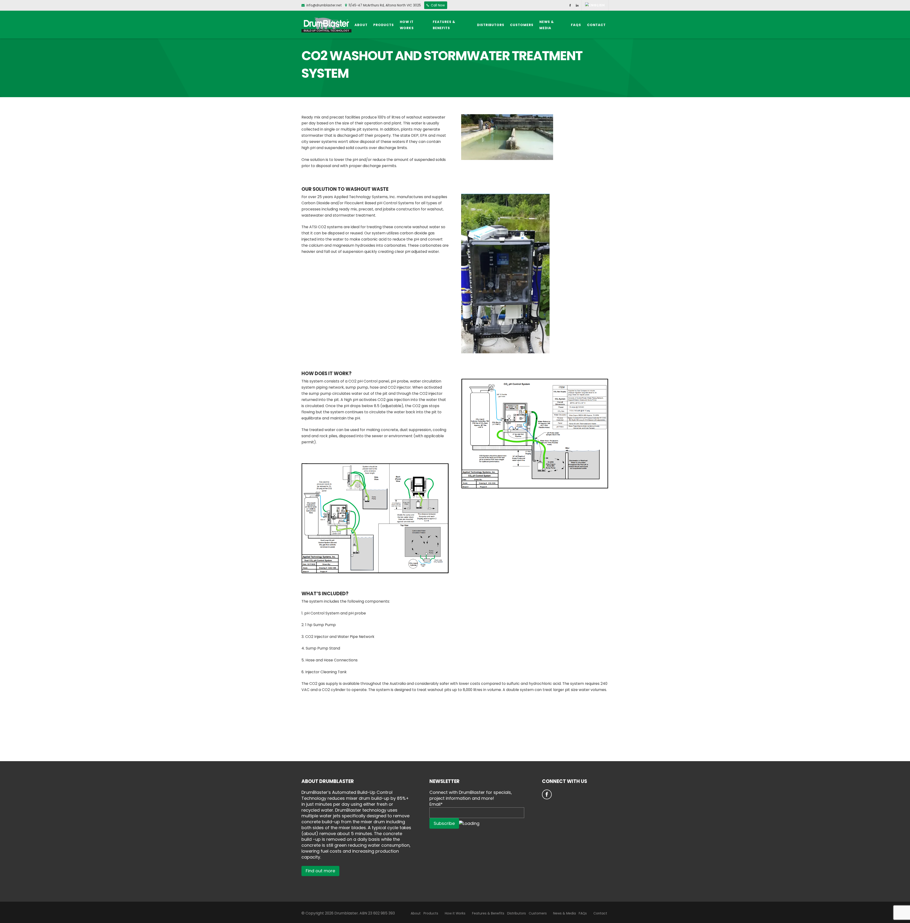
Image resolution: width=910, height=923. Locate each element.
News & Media (564, 913)
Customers (538, 913)
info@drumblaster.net (324, 5)
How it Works (455, 913)
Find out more (320, 871)
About (416, 913)
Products (430, 913)
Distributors (516, 913)
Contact (600, 913)
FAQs (583, 913)
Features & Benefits (488, 913)
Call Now (437, 5)
